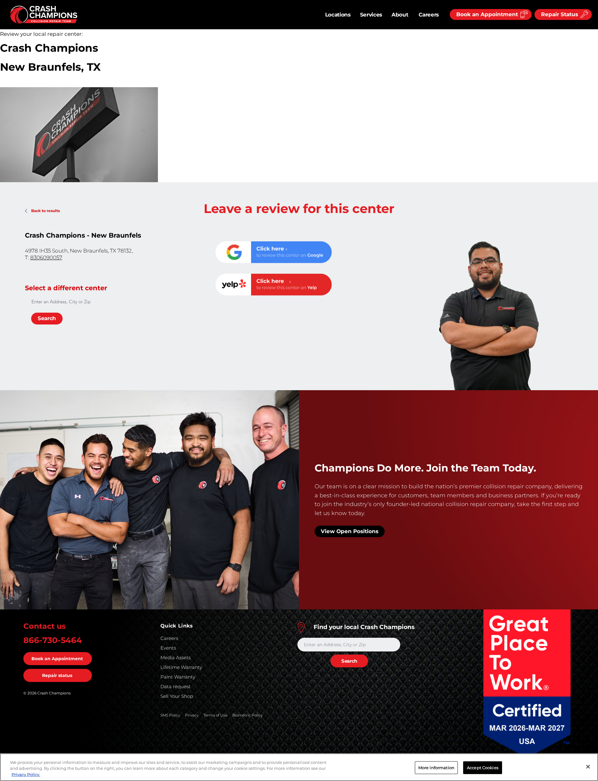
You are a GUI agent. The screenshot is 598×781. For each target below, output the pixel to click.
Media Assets (175, 657)
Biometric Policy (247, 715)
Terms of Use (215, 715)
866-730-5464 (52, 640)
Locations (338, 15)
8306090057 (46, 257)
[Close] (588, 767)
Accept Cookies (482, 767)
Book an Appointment (57, 658)
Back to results (45, 210)
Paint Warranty (177, 677)
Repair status (57, 675)
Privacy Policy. (26, 774)
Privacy (191, 715)
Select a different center (66, 288)
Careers (429, 15)
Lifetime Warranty (181, 667)
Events (168, 648)
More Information (436, 767)
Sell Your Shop (176, 696)
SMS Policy (170, 715)
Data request (175, 686)
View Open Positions (349, 531)
